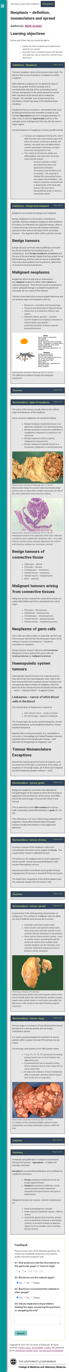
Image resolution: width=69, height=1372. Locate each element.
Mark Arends (33, 26)
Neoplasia (48, 4)
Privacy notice (24, 1348)
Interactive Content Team (26, 1351)
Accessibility (37, 1348)
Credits (47, 1348)
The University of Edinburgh (51, 1351)
